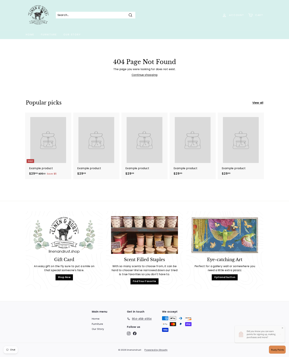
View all (257, 103)
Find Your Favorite (144, 281)
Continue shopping (145, 75)
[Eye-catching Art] (224, 235)
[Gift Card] (64, 235)
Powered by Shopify (155, 349)
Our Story (72, 34)
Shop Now (64, 277)
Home (30, 34)
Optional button (224, 277)
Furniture (49, 34)
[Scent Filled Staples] (144, 235)
